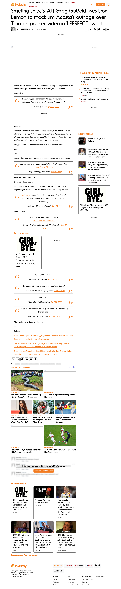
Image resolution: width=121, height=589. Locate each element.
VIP (69, 576)
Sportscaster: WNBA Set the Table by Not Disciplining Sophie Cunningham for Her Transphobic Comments (65, 507)
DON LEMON (25, 364)
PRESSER (51, 364)
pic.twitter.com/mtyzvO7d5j (44, 221)
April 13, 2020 (53, 107)
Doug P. (15, 550)
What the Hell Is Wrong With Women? (95, 99)
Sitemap (85, 582)
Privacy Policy (86, 576)
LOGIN (92, 5)
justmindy (38, 550)
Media (38, 3)
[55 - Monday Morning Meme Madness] (82, 141)
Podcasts (59, 3)
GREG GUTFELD (34, 364)
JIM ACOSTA (43, 364)
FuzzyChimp (38, 505)
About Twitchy (72, 579)
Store (67, 3)
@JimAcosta (27, 195)
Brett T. (18, 267)
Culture (45, 3)
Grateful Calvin (62, 550)
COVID (17, 364)
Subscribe (100, 5)
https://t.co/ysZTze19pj (43, 167)
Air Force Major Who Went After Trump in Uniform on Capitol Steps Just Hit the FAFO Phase (95, 91)
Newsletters (100, 576)
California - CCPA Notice (89, 579)
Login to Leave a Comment (44, 471)
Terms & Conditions (74, 585)
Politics (31, 3)
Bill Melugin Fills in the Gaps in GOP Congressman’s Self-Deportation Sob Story (21, 505)
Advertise (71, 582)
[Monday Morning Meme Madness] (44, 492)
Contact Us (85, 585)
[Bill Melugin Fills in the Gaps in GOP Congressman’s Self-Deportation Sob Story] (27, 244)
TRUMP (58, 364)
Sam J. (18, 29)
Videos (52, 3)
